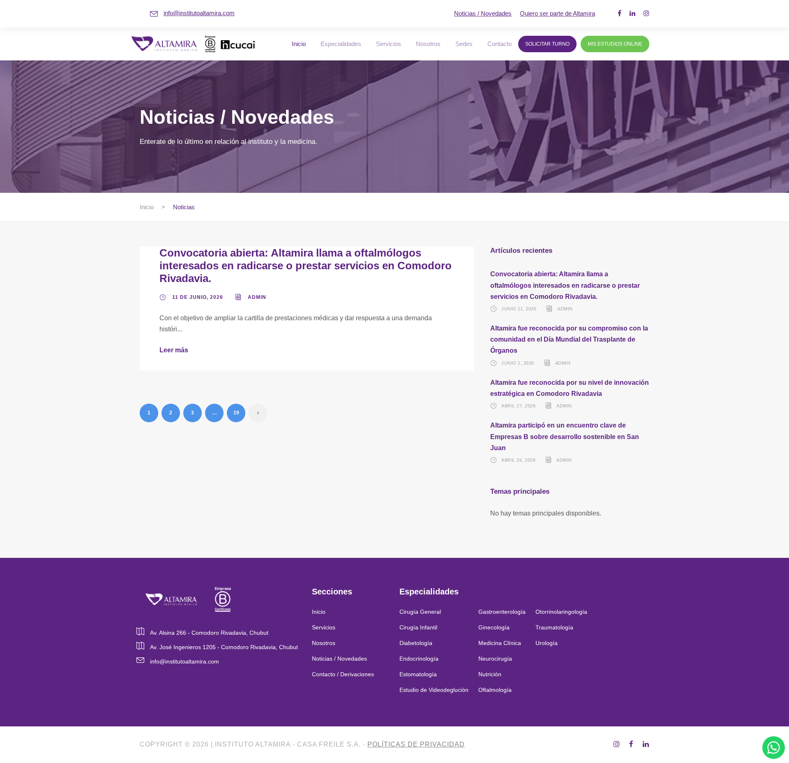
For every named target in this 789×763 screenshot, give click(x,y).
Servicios (388, 43)
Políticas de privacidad (416, 744)
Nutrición (489, 674)
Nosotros (428, 43)
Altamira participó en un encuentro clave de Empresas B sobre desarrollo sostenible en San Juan (564, 436)
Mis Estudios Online (615, 44)
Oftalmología (495, 690)
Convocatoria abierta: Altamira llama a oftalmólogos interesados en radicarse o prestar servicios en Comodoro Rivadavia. (305, 265)
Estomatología (418, 674)
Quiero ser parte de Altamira (557, 13)
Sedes (464, 43)
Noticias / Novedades (483, 13)
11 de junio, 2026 (197, 297)
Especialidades (341, 43)
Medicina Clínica (499, 643)
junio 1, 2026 (517, 363)
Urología (547, 643)
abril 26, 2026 (518, 460)
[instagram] (646, 13)
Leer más (173, 350)
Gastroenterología (502, 611)
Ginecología (494, 627)
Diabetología (415, 643)
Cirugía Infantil (418, 627)
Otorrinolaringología (561, 611)
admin (257, 297)
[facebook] (619, 13)
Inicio (299, 43)
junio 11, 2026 (518, 308)
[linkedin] (632, 13)
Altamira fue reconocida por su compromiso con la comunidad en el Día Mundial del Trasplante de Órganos (569, 339)
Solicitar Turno (547, 44)
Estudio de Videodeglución (433, 690)
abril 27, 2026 (518, 405)
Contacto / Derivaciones (343, 674)
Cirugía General (420, 611)
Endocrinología (418, 658)
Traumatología (554, 627)
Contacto (499, 43)
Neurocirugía (495, 658)
